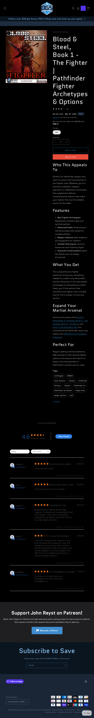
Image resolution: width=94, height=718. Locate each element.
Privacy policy (70, 710)
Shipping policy (50, 712)
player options (60, 395)
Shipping (56, 117)
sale (71, 395)
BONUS (70, 376)
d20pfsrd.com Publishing (60, 32)
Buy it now (71, 157)
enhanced (83, 381)
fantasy (57, 386)
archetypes (59, 376)
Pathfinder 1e (79, 386)
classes (72, 381)
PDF (56, 132)
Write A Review (64, 436)
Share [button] (57, 402)
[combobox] (20, 452)
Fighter (67, 386)
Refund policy (57, 710)
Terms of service (82, 710)
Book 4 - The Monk (70, 324)
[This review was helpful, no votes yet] (77, 475)
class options (59, 381)
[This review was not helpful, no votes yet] (82, 475)
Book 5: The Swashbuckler (65, 327)
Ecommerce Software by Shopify (39, 710)
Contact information (65, 712)
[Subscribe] (65, 665)
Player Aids (80, 391)
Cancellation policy (81, 712)
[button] (4, 8)
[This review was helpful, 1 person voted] (77, 527)
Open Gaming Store (20, 710)
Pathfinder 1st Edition (63, 391)
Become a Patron (49, 630)
